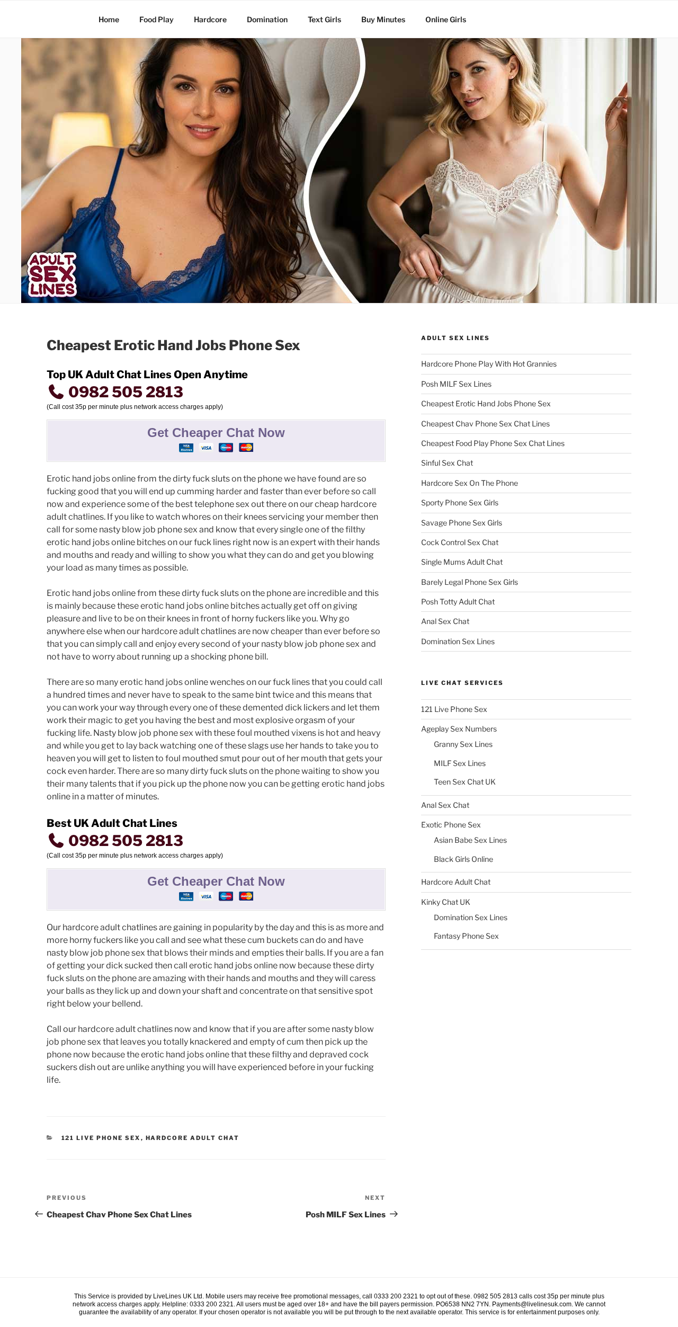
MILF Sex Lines (460, 763)
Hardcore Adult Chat (193, 1138)
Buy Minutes (383, 19)
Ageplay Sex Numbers (459, 728)
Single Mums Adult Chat (462, 561)
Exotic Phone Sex (451, 824)
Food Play (156, 19)
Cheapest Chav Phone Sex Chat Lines (485, 423)
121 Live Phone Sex (101, 1138)
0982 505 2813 (124, 392)
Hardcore (210, 19)
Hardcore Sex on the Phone (469, 482)
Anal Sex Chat (445, 621)
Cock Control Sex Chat (459, 542)
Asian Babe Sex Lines (470, 839)
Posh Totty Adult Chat (458, 601)
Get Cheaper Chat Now (216, 432)
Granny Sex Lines (463, 744)
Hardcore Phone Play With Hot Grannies (489, 363)
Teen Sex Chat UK (465, 781)
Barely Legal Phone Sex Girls (469, 581)
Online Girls (445, 19)
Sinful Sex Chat (447, 462)
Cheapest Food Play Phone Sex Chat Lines (493, 443)
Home (109, 19)
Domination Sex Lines (458, 641)
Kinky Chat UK (445, 901)
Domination (267, 19)
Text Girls (324, 19)
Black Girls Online (463, 858)
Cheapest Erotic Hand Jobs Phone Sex (486, 403)
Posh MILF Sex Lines (456, 383)
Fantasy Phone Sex (466, 935)
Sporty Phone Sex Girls (459, 502)
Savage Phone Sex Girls (461, 522)
